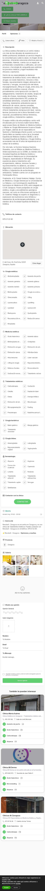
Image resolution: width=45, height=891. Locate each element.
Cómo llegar (36, 263)
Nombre (5, 636)
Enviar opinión (22, 680)
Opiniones (15, 34)
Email (4, 644)
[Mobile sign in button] (37, 3)
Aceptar (6, 887)
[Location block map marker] (22, 244)
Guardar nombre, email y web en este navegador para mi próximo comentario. (23, 674)
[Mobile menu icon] (2, 3)
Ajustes (16, 887)
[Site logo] (11, 3)
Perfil (4, 34)
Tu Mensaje (7, 653)
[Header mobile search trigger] (42, 3)
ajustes (18, 884)
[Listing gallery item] (9, 560)
